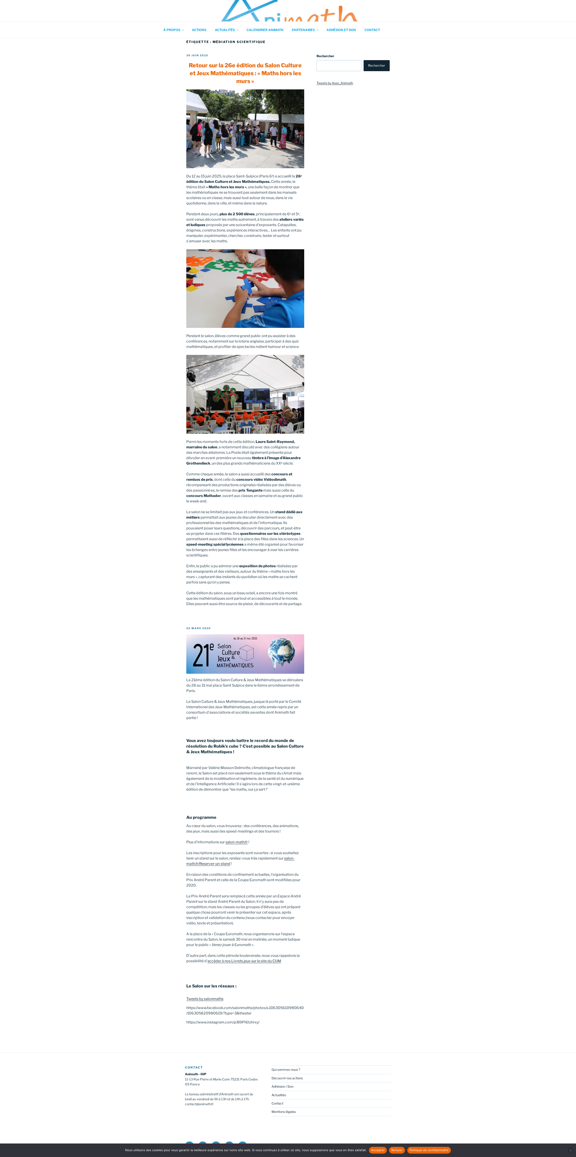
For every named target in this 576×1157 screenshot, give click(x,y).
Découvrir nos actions (287, 1078)
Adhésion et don (341, 30)
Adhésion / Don (282, 1086)
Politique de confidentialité (429, 1150)
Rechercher (325, 56)
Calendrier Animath (265, 30)
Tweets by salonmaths (204, 999)
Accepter (378, 1150)
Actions (199, 30)
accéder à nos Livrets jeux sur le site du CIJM (244, 961)
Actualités (225, 30)
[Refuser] (570, 1150)
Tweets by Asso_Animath (335, 83)
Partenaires (303, 30)
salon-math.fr (236, 842)
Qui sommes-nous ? (286, 1069)
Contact (372, 30)
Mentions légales (284, 1112)
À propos (171, 30)
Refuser (397, 1150)
